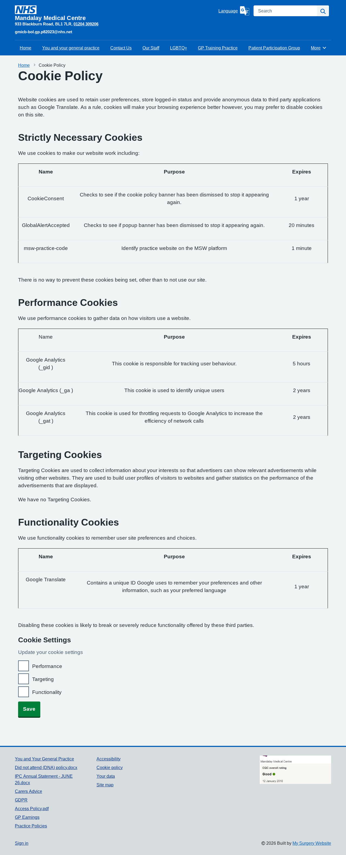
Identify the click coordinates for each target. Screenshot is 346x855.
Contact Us (121, 48)
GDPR (21, 800)
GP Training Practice (218, 48)
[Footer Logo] (295, 770)
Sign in (21, 843)
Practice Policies (31, 826)
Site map (105, 785)
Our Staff (150, 48)
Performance (47, 666)
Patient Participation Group (274, 48)
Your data (106, 776)
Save (29, 709)
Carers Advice (28, 791)
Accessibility (109, 759)
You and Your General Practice (44, 759)
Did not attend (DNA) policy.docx (46, 767)
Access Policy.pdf (32, 808)
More (319, 48)
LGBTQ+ (178, 48)
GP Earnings (27, 817)
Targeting (43, 679)
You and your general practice (70, 48)
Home (25, 48)
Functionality (47, 692)
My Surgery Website (311, 843)
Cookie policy (110, 767)
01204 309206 (86, 24)
